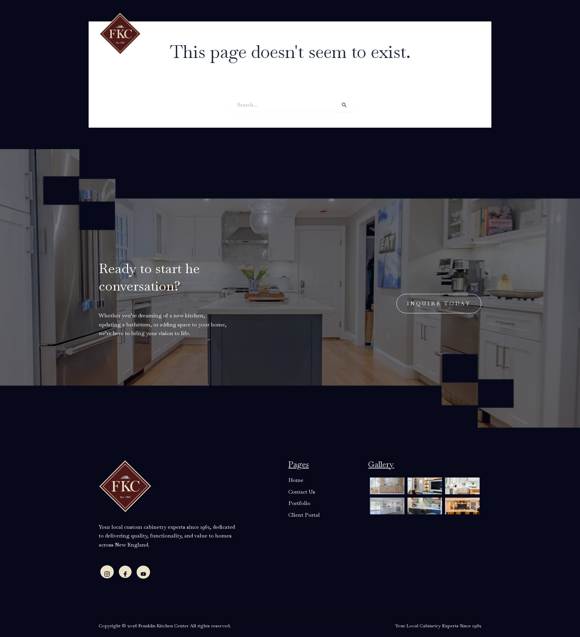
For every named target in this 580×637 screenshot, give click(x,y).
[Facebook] (125, 571)
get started (444, 32)
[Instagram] (107, 571)
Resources (278, 33)
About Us (203, 33)
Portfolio (339, 33)
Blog (312, 33)
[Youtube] (143, 572)
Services (241, 33)
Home (174, 33)
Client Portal (381, 33)
